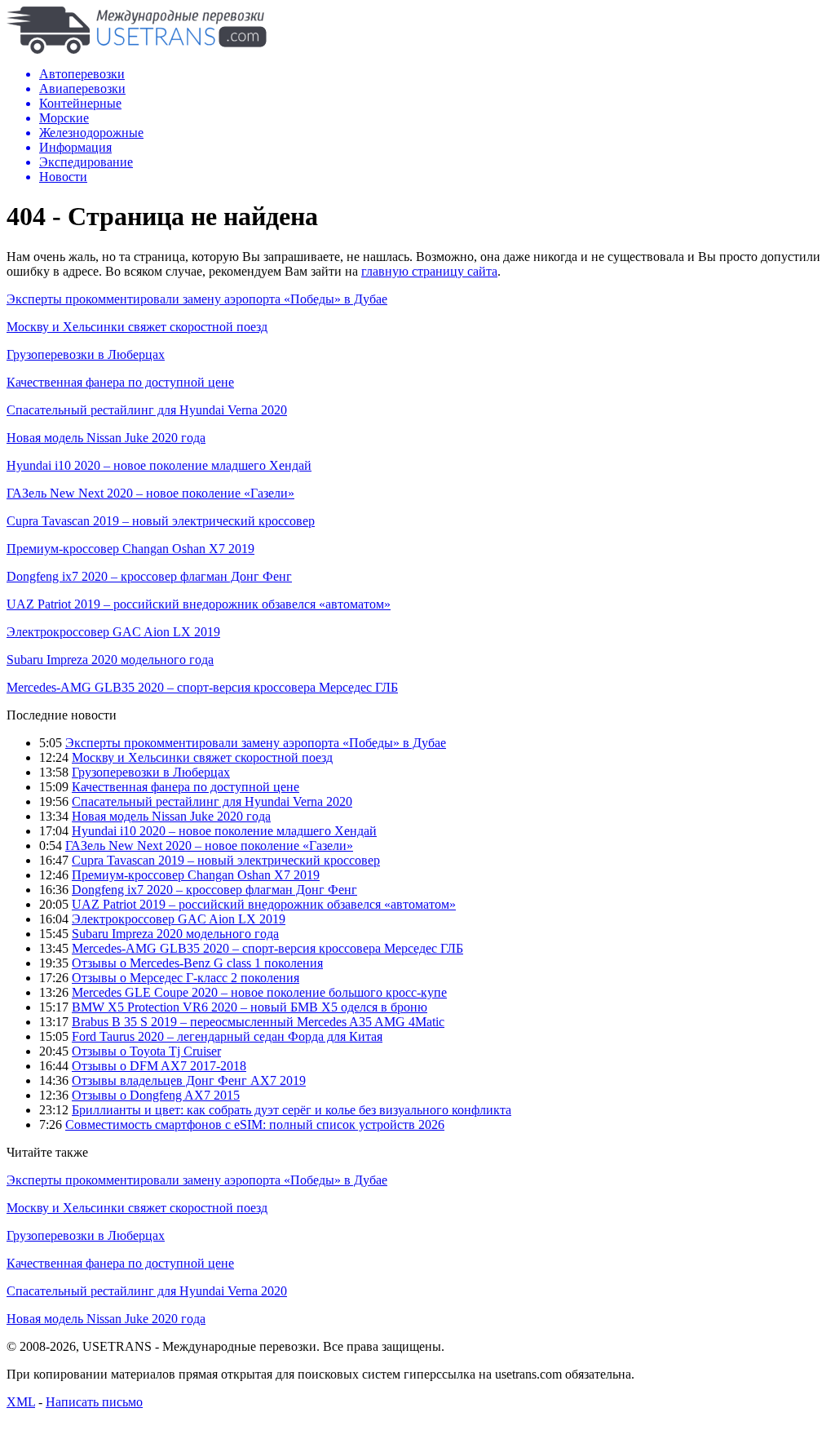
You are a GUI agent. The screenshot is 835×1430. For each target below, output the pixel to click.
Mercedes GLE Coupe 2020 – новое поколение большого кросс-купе (259, 992)
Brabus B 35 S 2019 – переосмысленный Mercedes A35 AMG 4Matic (258, 1022)
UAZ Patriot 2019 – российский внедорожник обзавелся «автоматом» (199, 604)
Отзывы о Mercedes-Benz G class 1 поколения (197, 963)
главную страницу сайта (429, 271)
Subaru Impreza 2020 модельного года (110, 659)
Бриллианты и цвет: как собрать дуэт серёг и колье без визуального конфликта (291, 1110)
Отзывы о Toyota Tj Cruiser (146, 1051)
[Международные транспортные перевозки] (137, 49)
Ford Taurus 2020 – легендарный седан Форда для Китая (227, 1036)
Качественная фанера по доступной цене (120, 382)
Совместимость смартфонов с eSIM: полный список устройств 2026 (254, 1124)
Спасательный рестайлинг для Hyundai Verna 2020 (147, 410)
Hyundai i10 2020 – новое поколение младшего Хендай (159, 465)
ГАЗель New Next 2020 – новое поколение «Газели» (150, 493)
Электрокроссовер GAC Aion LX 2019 (113, 632)
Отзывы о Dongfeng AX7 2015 (156, 1095)
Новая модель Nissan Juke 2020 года (106, 438)
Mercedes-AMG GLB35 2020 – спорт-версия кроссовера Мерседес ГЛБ (202, 687)
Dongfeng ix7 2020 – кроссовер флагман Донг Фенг (149, 576)
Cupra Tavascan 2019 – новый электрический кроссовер (161, 521)
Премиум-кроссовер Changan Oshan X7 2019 (130, 549)
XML (21, 1402)
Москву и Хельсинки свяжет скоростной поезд (137, 327)
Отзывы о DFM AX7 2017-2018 (159, 1066)
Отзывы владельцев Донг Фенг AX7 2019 (189, 1080)
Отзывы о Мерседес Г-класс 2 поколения (185, 978)
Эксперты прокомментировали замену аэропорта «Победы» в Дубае (197, 299)
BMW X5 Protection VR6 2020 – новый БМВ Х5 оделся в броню (249, 1007)
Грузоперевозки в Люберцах (86, 354)
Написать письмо (94, 1402)
